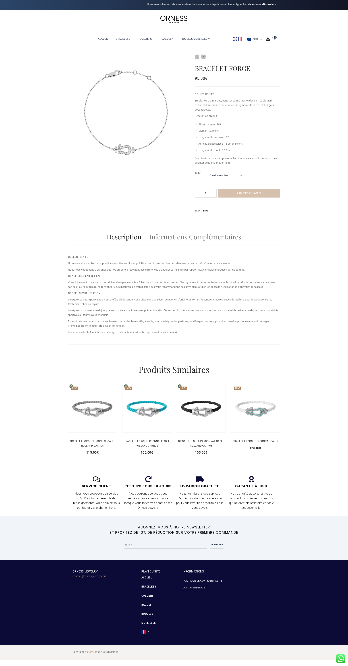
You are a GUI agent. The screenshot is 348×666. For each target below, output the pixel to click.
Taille (198, 173)
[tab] (124, 237)
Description (124, 236)
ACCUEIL (146, 577)
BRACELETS (148, 586)
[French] (240, 38)
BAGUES (146, 604)
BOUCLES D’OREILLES (148, 618)
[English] (235, 38)
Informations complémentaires (195, 236)
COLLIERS (147, 595)
